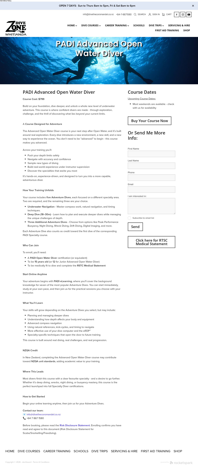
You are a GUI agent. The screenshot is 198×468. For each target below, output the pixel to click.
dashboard (26, 462)
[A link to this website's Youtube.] (188, 14)
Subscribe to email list (143, 218)
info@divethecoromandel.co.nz (98, 14)
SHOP (186, 30)
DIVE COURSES (90, 25)
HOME (71, 25)
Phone (131, 172)
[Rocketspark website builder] (177, 463)
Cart (169, 14)
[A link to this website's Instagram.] (182, 14)
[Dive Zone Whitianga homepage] (24, 28)
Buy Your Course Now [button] (149, 120)
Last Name (133, 160)
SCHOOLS (139, 25)
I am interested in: (137, 196)
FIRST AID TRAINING (167, 30)
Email (130, 184)
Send (135, 226)
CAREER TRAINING (116, 25)
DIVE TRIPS (155, 25)
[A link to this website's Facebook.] (176, 14)
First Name (133, 149)
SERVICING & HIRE (179, 25)
